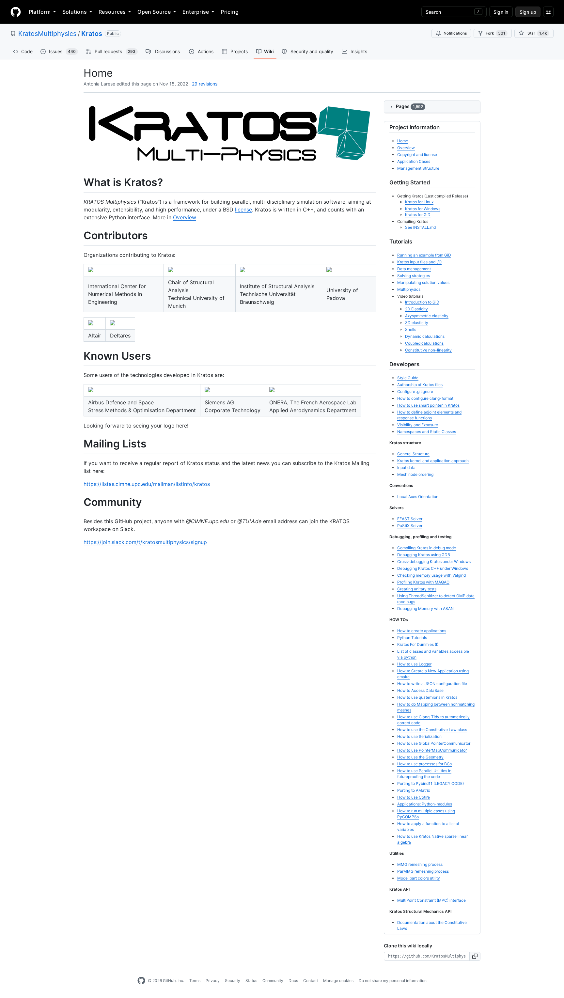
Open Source (154, 11)
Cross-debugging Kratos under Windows (434, 561)
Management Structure (418, 168)
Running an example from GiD (424, 255)
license (243, 209)
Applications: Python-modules (424, 804)
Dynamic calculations (425, 336)
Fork (495, 33)
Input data (406, 467)
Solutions (74, 11)
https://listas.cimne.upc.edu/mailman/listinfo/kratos (147, 484)
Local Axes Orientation (417, 496)
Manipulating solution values (423, 282)
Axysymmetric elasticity (426, 315)
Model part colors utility (418, 878)
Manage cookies (338, 980)
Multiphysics (408, 289)
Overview (184, 217)
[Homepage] (15, 12)
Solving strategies (413, 275)
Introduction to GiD (422, 302)
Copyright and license (417, 154)
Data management (414, 268)
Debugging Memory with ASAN (425, 608)
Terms (194, 980)
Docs (293, 980)
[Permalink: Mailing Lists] (79, 444)
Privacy (213, 980)
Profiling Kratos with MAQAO (423, 582)
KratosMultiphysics (47, 34)
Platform (40, 11)
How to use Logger (414, 664)
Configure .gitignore (415, 391)
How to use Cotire (413, 797)
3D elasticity (416, 322)
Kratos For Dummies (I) (417, 644)
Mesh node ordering (415, 474)
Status (251, 980)
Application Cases (413, 161)
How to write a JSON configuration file (432, 683)
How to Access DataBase (420, 690)
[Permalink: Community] (79, 502)
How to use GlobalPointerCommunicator (433, 743)
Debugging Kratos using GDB (423, 554)
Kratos (91, 34)
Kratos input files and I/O (419, 261)
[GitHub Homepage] (141, 980)
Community (272, 980)
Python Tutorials (412, 637)
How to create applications (421, 630)
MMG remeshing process (420, 864)
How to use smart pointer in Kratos (428, 405)
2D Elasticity (416, 308)
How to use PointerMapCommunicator (432, 750)
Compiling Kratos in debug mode (426, 547)
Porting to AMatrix (413, 790)
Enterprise (195, 11)
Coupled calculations (424, 343)
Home (402, 140)
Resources (112, 11)
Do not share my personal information (393, 980)
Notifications (455, 33)
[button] (475, 956)
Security (232, 980)
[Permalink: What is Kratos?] (79, 182)
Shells (410, 329)
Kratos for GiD (418, 214)
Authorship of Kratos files (420, 384)
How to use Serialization (419, 736)
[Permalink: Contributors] (79, 235)
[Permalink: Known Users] (79, 356)
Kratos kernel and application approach (433, 460)
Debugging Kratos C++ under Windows (432, 568)
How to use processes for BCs (424, 763)
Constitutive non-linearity (428, 350)
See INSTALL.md (420, 227)
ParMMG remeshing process (423, 871)
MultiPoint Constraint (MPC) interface (431, 900)
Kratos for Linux (419, 201)
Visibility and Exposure (417, 424)
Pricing (230, 11)
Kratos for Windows (422, 208)
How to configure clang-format (425, 398)
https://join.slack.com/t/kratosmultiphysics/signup (145, 542)
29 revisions (204, 83)
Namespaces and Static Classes (426, 431)
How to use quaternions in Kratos (427, 697)
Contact (310, 980)
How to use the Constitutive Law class (432, 729)
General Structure (413, 453)
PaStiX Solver (409, 525)
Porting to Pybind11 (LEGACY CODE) (430, 783)
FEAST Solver (409, 518)
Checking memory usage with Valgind (431, 575)
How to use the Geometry (420, 757)
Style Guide (407, 377)
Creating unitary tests (416, 588)
